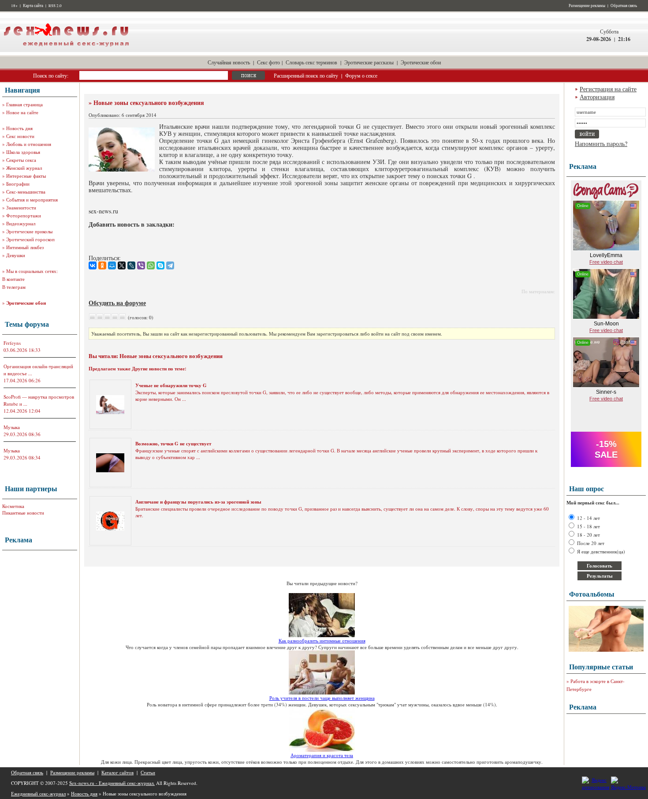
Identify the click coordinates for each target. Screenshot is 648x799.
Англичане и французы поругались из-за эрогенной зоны (198, 501)
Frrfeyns (12, 343)
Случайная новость (229, 62)
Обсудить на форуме (117, 302)
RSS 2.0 (55, 5)
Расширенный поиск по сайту (306, 75)
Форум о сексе (361, 75)
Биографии (18, 183)
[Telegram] (170, 265)
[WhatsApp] (151, 265)
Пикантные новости (23, 512)
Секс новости (20, 136)
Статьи (148, 772)
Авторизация (597, 97)
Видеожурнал (20, 223)
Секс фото (268, 62)
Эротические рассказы (369, 62)
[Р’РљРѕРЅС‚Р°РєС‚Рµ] (93, 265)
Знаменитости (21, 207)
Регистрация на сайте (608, 89)
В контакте (13, 279)
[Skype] (160, 265)
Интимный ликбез (25, 247)
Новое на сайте (22, 112)
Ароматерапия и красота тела (321, 755)
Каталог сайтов (117, 772)
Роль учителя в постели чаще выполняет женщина (322, 697)
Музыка (12, 427)
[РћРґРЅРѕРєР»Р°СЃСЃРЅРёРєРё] (102, 265)
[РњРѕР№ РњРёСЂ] (112, 265)
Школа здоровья (23, 152)
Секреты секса (21, 160)
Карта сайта (33, 5)
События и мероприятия (32, 199)
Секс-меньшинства (25, 191)
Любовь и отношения (28, 144)
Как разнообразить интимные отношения (322, 640)
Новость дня (19, 128)
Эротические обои (421, 62)
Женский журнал (24, 167)
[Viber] (141, 265)
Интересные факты (26, 175)
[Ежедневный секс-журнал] (66, 50)
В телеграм (14, 287)
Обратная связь (624, 5)
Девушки (15, 255)
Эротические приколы (29, 231)
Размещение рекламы (587, 5)
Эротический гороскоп (30, 239)
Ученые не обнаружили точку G (171, 385)
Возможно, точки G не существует (173, 443)
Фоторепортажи (23, 215)
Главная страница (24, 104)
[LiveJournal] (131, 265)
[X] (122, 265)
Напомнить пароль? (601, 143)
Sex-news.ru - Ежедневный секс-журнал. (112, 783)
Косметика (13, 506)
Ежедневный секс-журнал (38, 793)
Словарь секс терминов (311, 62)
